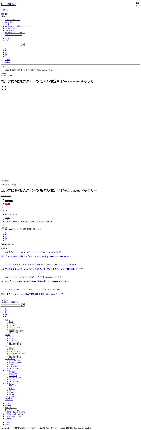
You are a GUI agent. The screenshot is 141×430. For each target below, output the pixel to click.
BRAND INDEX (15, 333)
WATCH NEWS (14, 361)
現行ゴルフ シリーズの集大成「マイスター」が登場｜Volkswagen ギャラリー (35, 256)
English (7, 62)
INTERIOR (13, 374)
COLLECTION (14, 327)
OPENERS (8, 4)
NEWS (11, 325)
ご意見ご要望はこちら (13, 416)
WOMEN (12, 324)
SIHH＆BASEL (14, 366)
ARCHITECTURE (15, 377)
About (7, 38)
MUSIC (11, 392)
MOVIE (12, 389)
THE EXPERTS (14, 342)
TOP (2, 225)
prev (3, 181)
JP (4, 12)
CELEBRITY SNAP (16, 331)
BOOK (11, 394)
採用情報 (8, 418)
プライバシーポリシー (13, 410)
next (7, 181)
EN (7, 12)
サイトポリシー (11, 408)
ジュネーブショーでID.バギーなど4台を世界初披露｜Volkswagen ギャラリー (34, 281)
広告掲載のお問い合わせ (14, 414)
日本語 (7, 60)
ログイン (8, 403)
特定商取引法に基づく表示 (15, 412)
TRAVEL (12, 385)
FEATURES (13, 329)
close (13, 185)
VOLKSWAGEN (11, 214)
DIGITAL (12, 379)
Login (138, 6)
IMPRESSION (14, 355)
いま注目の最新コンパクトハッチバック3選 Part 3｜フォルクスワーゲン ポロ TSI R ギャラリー (43, 269)
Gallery (3, 74)
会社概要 (8, 405)
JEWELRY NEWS (15, 362)
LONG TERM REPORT (17, 353)
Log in (7, 40)
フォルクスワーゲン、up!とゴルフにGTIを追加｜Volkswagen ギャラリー (33, 294)
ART (10, 390)
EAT (10, 387)
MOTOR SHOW (15, 351)
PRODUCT (13, 376)
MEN (11, 322)
